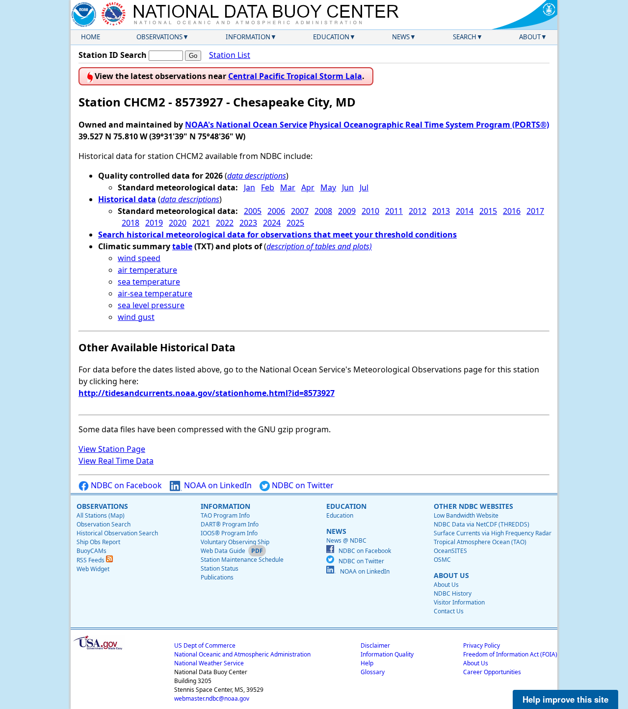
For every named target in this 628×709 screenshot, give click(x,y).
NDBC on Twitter (302, 485)
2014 (464, 211)
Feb (267, 187)
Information (248, 36)
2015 (488, 211)
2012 (417, 211)
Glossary (373, 672)
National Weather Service (209, 663)
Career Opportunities (492, 672)
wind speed (139, 258)
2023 (248, 222)
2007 (300, 211)
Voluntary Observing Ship (235, 542)
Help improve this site (565, 699)
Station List (229, 55)
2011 (394, 211)
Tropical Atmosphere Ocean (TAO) (480, 542)
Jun (348, 187)
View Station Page (111, 449)
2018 (130, 222)
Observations (159, 36)
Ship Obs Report (98, 542)
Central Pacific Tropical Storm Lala (295, 76)
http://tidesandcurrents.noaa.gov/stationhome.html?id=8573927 (206, 393)
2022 (225, 222)
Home (90, 36)
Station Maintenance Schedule (242, 559)
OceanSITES (450, 551)
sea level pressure (151, 305)
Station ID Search (112, 55)
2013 (441, 211)
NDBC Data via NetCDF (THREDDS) (481, 524)
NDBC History (452, 593)
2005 (253, 211)
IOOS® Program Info (229, 533)
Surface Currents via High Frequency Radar (492, 533)
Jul (364, 187)
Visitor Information (459, 602)
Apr (307, 187)
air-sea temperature (155, 293)
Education (331, 36)
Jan (249, 187)
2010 (370, 211)
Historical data (127, 199)
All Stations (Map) (101, 515)
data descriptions (256, 175)
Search (464, 36)
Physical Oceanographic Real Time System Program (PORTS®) (429, 124)
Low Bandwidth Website (466, 515)
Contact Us (449, 611)
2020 (177, 222)
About (530, 36)
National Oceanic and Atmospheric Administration (242, 654)
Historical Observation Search (117, 533)
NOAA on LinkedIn (217, 485)
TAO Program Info (225, 515)
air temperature (147, 269)
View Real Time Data (116, 460)
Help (367, 663)
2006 (276, 211)
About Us (446, 584)
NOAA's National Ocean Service (246, 124)
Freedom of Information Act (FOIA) (510, 654)
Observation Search (104, 524)
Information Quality (387, 654)
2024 (272, 222)
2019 (154, 222)
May (328, 187)
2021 (201, 222)
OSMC (442, 559)
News (401, 36)
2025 (295, 222)
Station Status (219, 568)
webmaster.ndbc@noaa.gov (211, 698)
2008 (323, 211)
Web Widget (93, 569)
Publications (217, 577)
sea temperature (149, 281)
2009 (347, 211)
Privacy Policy (481, 645)
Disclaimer (375, 645)
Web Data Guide (223, 551)
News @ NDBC (346, 540)
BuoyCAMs (91, 551)
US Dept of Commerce (205, 645)
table (182, 246)
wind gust (136, 317)
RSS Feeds (91, 560)
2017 (535, 211)
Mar (287, 187)
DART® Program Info (230, 524)
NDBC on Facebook (125, 485)
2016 (512, 211)
